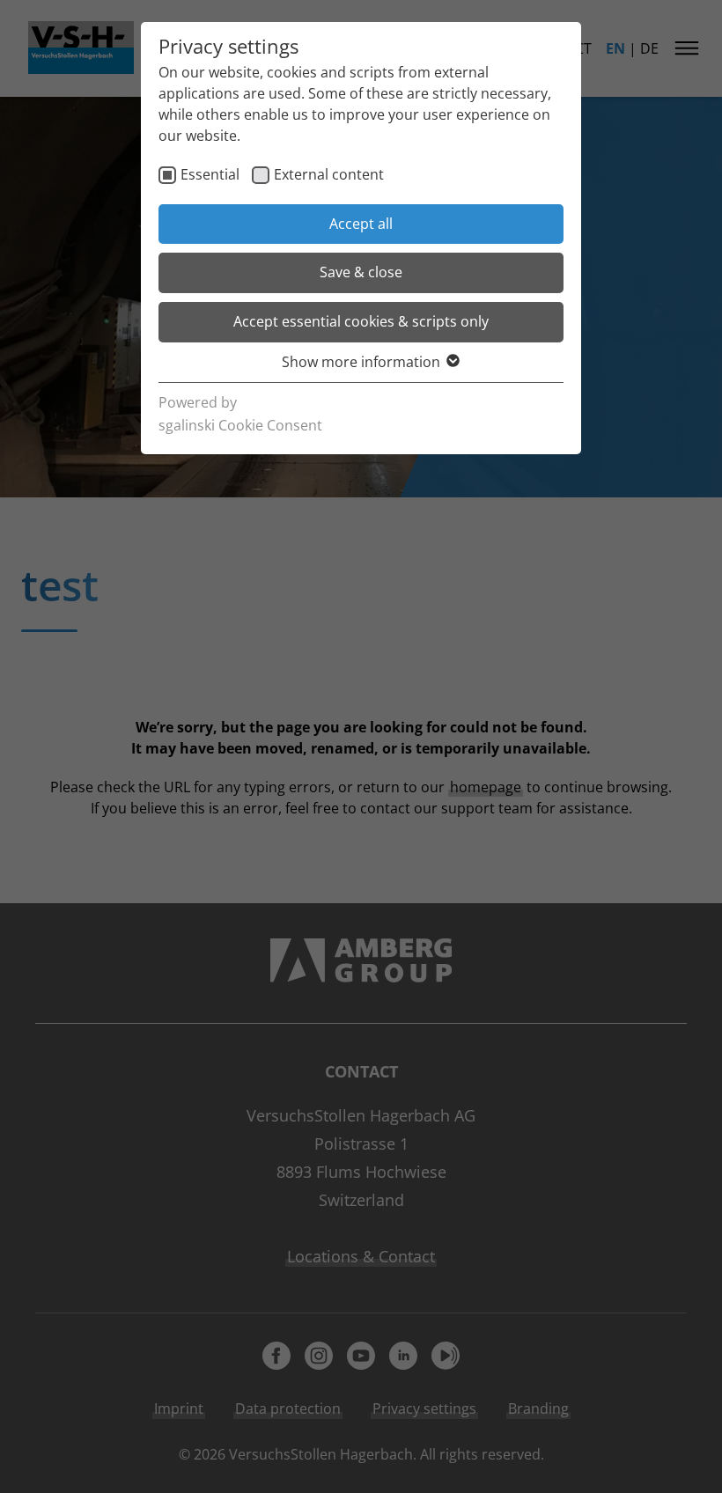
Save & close (361, 272)
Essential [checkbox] (209, 174)
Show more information (361, 361)
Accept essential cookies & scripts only (361, 321)
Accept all (361, 223)
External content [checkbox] (329, 174)
